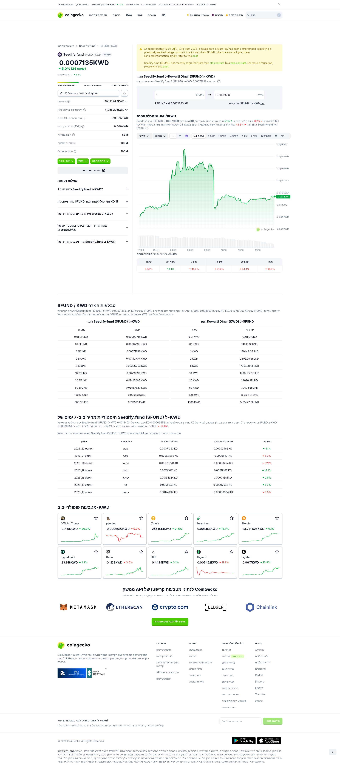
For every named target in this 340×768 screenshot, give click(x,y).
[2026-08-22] (276, 135)
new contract (238, 62)
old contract (217, 62)
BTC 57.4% (175, 4)
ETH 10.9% (188, 4)
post (195, 55)
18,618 (61, 4)
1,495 (78, 4)
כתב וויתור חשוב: (66, 751)
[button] (93, 170)
